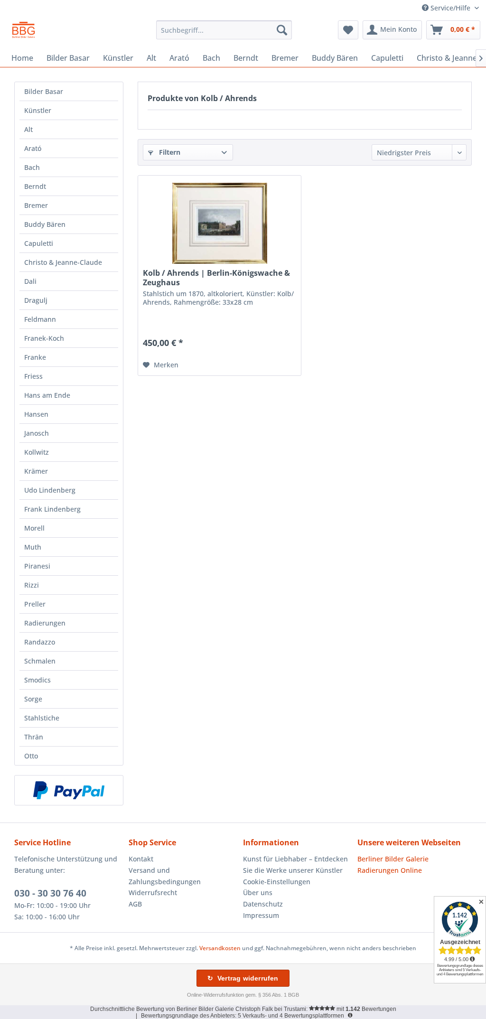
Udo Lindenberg (49, 490)
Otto (31, 755)
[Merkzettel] (348, 29)
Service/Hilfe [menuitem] (450, 7)
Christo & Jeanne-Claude (63, 262)
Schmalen (40, 660)
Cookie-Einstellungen (276, 881)
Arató (32, 148)
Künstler (37, 110)
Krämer (36, 471)
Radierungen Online (389, 870)
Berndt (35, 186)
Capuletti (38, 243)
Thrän (33, 736)
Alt (28, 129)
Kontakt (141, 858)
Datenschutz (263, 903)
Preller (35, 603)
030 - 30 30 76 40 (50, 893)
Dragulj (35, 300)
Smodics (37, 679)
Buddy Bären (44, 224)
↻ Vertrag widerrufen (242, 978)
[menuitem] (224, 29)
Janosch (36, 433)
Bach (32, 167)
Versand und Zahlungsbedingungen (165, 876)
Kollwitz (36, 452)
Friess (33, 376)
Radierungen (44, 622)
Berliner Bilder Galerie (393, 858)
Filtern (168, 152)
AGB (135, 903)
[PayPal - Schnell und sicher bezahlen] (68, 790)
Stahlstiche (41, 717)
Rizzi (31, 584)
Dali (30, 281)
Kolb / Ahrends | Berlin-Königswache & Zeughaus (216, 277)
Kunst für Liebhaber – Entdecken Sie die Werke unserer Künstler (295, 864)
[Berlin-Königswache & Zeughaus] (219, 223)
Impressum (261, 915)
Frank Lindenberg (52, 509)
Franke (35, 357)
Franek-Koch (44, 338)
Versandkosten (220, 948)
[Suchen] (282, 29)
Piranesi (37, 565)
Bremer (36, 205)
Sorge (33, 698)
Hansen (36, 414)
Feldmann (40, 319)
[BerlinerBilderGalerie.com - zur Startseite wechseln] (23, 32)
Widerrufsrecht (153, 892)
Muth (32, 547)
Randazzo (39, 641)
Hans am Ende (47, 395)
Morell (34, 528)
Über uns (257, 892)
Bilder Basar (43, 91)
